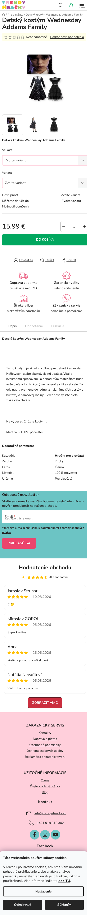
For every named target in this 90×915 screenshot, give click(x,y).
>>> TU (64, 881)
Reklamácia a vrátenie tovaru (45, 757)
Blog (45, 792)
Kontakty (45, 733)
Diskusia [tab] (57, 326)
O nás (45, 780)
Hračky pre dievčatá (69, 456)
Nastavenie (43, 891)
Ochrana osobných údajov (45, 751)
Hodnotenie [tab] (34, 326)
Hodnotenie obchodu (45, 567)
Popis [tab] (12, 326)
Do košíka (45, 239)
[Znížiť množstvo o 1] (63, 226)
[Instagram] (45, 835)
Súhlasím (64, 904)
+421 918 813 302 (50, 823)
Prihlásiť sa (19, 543)
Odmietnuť (22, 904)
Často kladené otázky (45, 786)
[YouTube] (55, 835)
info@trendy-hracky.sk (50, 813)
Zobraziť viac (45, 702)
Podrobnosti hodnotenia (67, 37)
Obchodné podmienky (45, 745)
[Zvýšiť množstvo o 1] (84, 226)
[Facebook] (34, 835)
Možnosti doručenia (15, 206)
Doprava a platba (45, 739)
